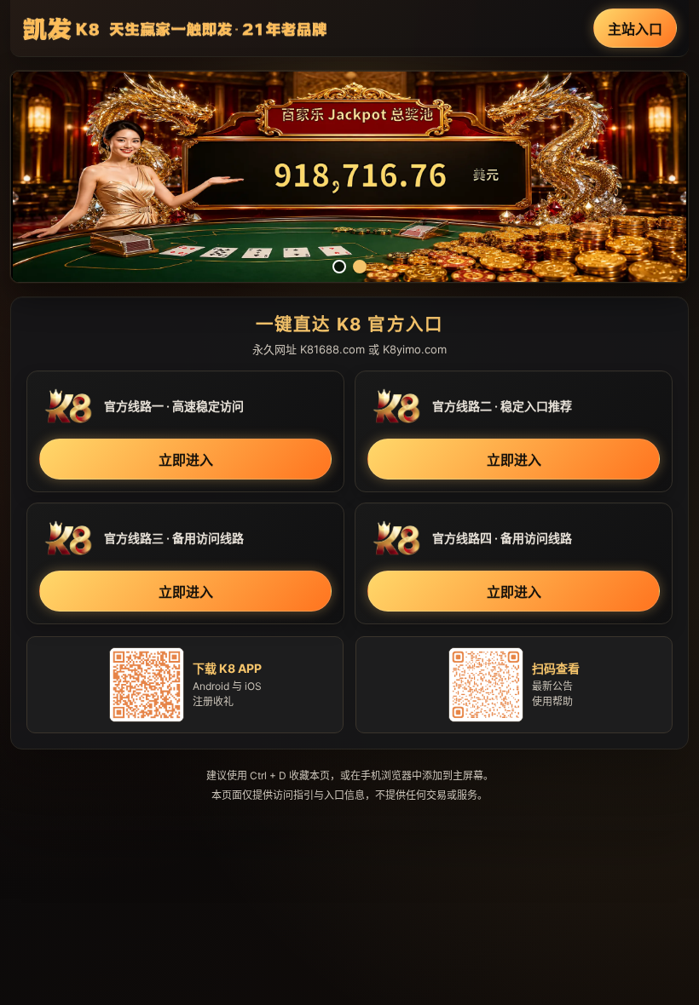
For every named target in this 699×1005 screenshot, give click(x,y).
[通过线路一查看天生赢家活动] (349, 177)
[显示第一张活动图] (339, 266)
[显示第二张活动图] (360, 266)
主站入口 (635, 28)
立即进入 (186, 459)
